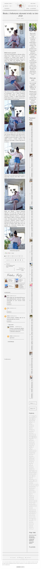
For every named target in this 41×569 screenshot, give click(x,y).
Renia (8, 295)
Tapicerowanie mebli (33, 505)
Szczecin (31, 432)
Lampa (31, 519)
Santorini (31, 462)
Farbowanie (31, 496)
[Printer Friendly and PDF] (9, 253)
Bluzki (7, 256)
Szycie (21, 256)
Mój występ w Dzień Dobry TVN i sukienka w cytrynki (33, 86)
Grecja (31, 464)
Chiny (35, 480)
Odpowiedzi (10, 324)
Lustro (34, 519)
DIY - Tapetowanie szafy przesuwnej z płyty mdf (32, 363)
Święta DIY (31, 480)
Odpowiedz (9, 321)
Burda (35, 416)
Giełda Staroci (32, 514)
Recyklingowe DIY (16, 256)
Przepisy (31, 478)
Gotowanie (31, 498)
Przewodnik (31, 489)
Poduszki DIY (31, 457)
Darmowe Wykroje (32, 473)
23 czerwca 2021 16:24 (12, 295)
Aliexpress (33, 8)
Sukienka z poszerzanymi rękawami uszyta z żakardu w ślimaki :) (32, 191)
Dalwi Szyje (12, 326)
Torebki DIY (31, 446)
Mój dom (33, 3)
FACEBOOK (14, 557)
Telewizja (31, 528)
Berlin (31, 494)
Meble (30, 448)
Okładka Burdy (31, 542)
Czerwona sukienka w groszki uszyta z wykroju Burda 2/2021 (10, 266)
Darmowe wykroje (31, 540)
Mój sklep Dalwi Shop (32, 537)
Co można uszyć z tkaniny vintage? (20, 270)
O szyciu (10, 256)
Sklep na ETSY (32, 535)
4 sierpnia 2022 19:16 (18, 326)
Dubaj (34, 512)
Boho (28, 8)
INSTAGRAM (21, 557)
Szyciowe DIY (32, 430)
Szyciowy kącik (32, 503)
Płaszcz (31, 455)
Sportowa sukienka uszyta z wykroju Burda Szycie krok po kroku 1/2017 (32, 221)
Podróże (7, 8)
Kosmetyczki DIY (32, 487)
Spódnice (31, 439)
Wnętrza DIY (31, 441)
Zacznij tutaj (8, 3)
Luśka (8, 308)
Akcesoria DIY (32, 453)
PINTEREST (29, 557)
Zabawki (31, 512)
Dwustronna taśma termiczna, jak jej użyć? (32, 165)
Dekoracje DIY (32, 421)
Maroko (31, 482)
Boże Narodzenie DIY (33, 471)
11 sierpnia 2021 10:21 (12, 308)
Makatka (31, 521)
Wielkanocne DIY (32, 510)
